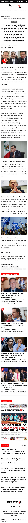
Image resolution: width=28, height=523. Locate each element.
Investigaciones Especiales (11, 513)
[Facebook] (9, 506)
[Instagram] (16, 506)
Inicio (2, 16)
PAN (25, 269)
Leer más (23, 445)
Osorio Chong (18, 269)
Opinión (9, 11)
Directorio (14, 515)
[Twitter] (11, 506)
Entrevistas (23, 11)
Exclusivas (16, 11)
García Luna (4, 266)
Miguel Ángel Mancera (7, 269)
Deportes (21, 513)
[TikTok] (19, 506)
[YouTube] (14, 506)
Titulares (3, 11)
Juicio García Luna (14, 266)
